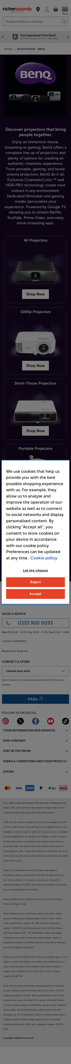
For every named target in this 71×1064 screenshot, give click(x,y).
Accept (35, 594)
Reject (35, 582)
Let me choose (35, 570)
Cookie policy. (44, 557)
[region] (35, 532)
